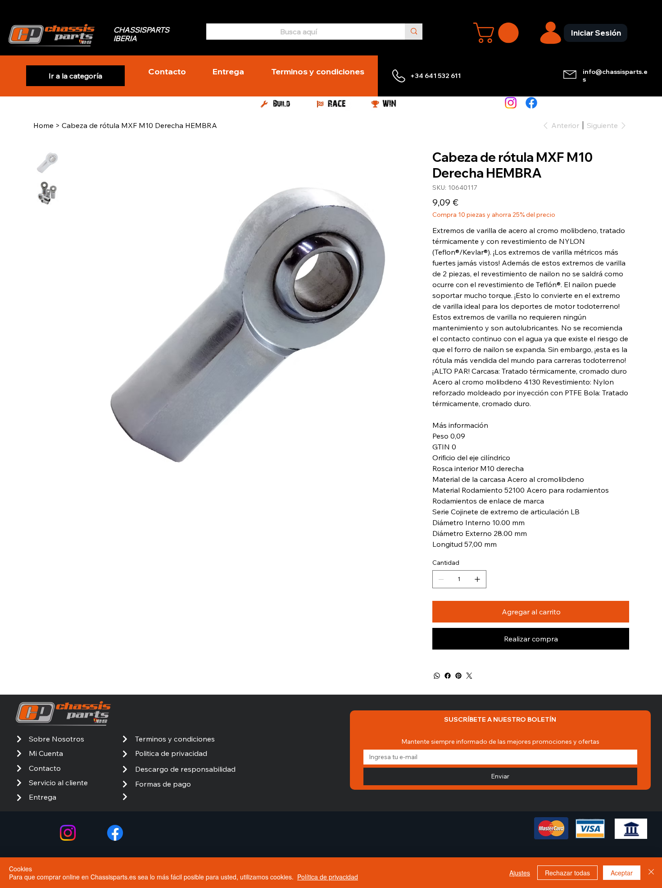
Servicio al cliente (58, 782)
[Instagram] (510, 102)
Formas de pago (163, 783)
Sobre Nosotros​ (56, 738)
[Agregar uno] (477, 579)
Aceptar (622, 872)
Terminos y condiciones (175, 738)
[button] (498, 33)
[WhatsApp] (436, 675)
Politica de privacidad (171, 753)
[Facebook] (531, 102)
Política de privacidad (327, 876)
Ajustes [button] (519, 872)
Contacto (45, 768)
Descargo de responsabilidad (185, 769)
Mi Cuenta (46, 753)
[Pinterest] (458, 675)
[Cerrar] (651, 873)
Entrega (42, 796)
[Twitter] (469, 675)
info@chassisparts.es (615, 75)
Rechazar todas (567, 872)
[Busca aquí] (414, 31)
